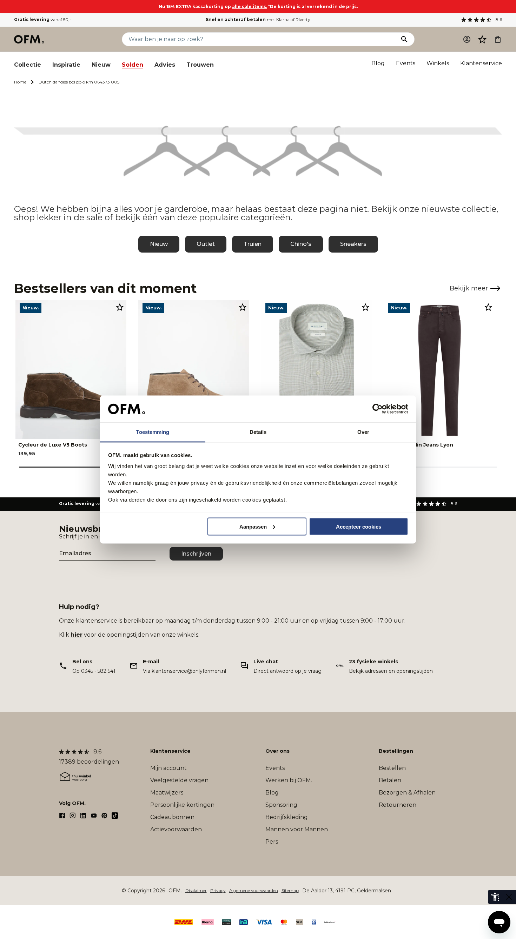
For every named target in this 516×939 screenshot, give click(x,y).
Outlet (206, 244)
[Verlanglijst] (482, 39)
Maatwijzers (166, 792)
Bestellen (392, 768)
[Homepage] (29, 39)
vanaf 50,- (42, 19)
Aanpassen (253, 526)
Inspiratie (66, 64)
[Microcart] (498, 39)
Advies (164, 64)
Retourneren (397, 804)
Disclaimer (196, 890)
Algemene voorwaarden (253, 890)
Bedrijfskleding (286, 817)
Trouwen (200, 64)
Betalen (390, 780)
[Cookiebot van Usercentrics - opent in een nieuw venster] (377, 409)
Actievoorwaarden (176, 829)
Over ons (277, 751)
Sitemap (290, 890)
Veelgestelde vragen (179, 780)
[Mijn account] (467, 39)
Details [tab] (258, 432)
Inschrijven (196, 553)
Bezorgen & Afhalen (407, 792)
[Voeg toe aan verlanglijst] (120, 307)
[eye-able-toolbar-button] (495, 897)
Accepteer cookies (358, 526)
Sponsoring (281, 804)
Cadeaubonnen (172, 817)
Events (405, 63)
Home (20, 82)
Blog (378, 63)
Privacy (218, 890)
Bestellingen (396, 751)
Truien (253, 244)
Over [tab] (363, 432)
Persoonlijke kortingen (182, 804)
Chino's (300, 244)
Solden (132, 64)
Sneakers (353, 244)
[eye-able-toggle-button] (509, 897)
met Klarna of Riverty (258, 19)
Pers (271, 841)
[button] (482, 39)
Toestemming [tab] (152, 432)
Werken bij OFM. (288, 780)
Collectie (27, 64)
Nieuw (101, 64)
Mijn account (168, 768)
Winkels (437, 63)
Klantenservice (481, 63)
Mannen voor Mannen (296, 829)
